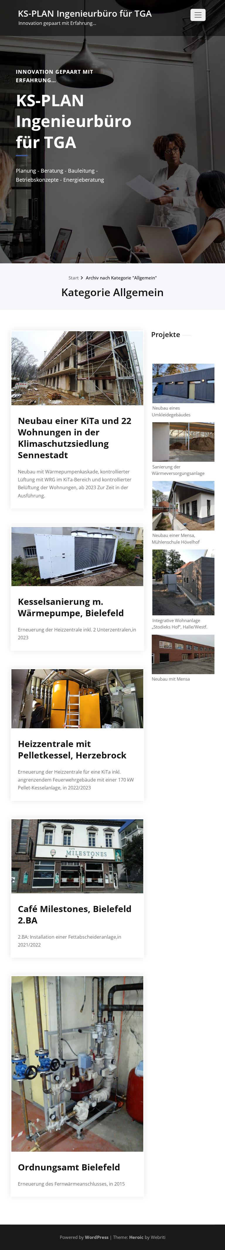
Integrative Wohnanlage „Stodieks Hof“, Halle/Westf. (179, 623)
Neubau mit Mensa (171, 679)
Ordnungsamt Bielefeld (69, 1167)
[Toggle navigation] (198, 15)
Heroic (136, 1237)
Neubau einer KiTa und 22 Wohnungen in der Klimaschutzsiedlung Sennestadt (74, 438)
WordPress (96, 1237)
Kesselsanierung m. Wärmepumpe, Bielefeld (71, 607)
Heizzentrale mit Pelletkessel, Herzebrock (72, 749)
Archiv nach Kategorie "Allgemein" (121, 278)
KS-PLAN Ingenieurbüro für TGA (85, 13)
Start (74, 278)
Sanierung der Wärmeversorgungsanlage (178, 470)
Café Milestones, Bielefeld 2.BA (75, 914)
